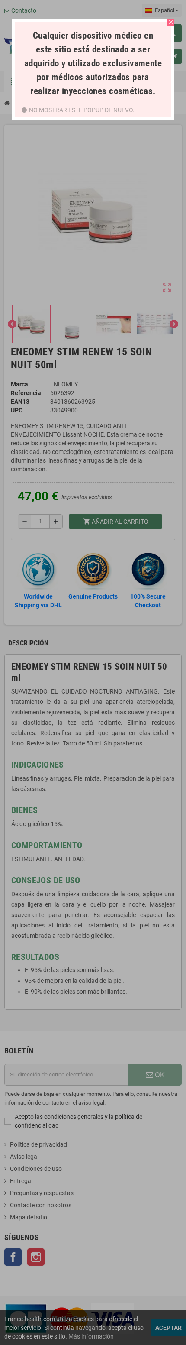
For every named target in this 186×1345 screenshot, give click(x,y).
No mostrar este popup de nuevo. (82, 110)
